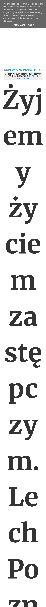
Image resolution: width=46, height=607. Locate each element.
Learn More (19, 25)
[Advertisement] (23, 44)
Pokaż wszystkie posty (26, 77)
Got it (31, 25)
